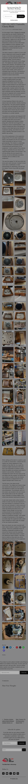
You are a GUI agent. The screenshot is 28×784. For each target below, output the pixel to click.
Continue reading (14, 20)
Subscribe (20, 16)
